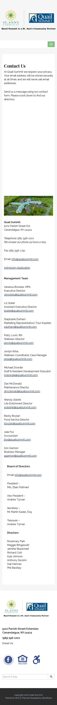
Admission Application (17, 267)
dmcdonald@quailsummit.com (22, 391)
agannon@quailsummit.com (20, 455)
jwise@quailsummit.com (18, 358)
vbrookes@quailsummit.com (20, 294)
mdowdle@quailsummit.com (21, 375)
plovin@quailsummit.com (19, 342)
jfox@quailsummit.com (17, 439)
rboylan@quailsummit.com (19, 423)
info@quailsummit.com (25, 259)
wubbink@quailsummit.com (20, 407)
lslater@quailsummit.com (19, 310)
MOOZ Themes (22, 698)
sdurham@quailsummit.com (20, 326)
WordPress (47, 698)
